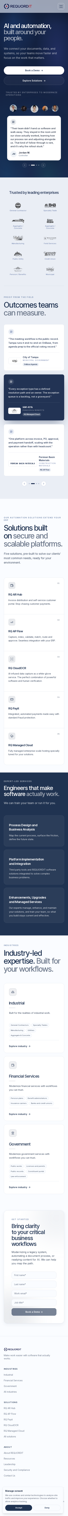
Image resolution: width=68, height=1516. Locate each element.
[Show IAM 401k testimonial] (33, 483)
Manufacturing (18, 244)
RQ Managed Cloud (14, 1430)
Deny (47, 1508)
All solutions (10, 1436)
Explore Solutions (34, 80)
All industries (10, 1391)
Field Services (50, 244)
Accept (18, 1508)
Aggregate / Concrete (18, 227)
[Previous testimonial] (24, 165)
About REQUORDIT (13, 1453)
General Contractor (18, 211)
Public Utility (18, 259)
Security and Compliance (17, 1470)
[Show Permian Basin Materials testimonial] (36, 483)
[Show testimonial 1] (29, 165)
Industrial (8, 1374)
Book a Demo (34, 70)
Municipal (50, 274)
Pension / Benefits (18, 274)
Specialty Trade (50, 211)
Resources (9, 1458)
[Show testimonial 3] (36, 165)
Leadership (9, 1464)
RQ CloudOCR (11, 1425)
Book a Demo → (34, 1312)
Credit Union (50, 259)
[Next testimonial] (43, 165)
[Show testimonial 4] (38, 165)
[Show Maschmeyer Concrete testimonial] (38, 483)
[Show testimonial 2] (33, 165)
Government (10, 1386)
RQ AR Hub (9, 1408)
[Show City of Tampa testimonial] (29, 483)
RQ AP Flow (10, 1413)
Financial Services (13, 1380)
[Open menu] (61, 6)
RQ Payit (8, 1419)
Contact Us (9, 1475)
